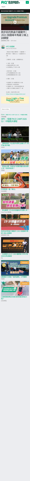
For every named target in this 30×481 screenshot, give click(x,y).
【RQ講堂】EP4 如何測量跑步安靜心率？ (15, 210)
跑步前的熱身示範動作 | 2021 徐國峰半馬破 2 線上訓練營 (14, 232)
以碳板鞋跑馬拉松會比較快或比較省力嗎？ (14, 297)
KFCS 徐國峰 (10, 46)
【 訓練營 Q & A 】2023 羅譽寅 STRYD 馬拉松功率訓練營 (14, 255)
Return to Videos (5, 109)
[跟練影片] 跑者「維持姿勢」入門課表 (14, 277)
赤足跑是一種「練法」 (8, 189)
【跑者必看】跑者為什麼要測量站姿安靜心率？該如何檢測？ (14, 167)
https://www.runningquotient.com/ (15, 94)
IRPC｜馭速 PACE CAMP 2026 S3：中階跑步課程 (14, 120)
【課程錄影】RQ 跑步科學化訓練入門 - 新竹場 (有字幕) (15, 144)
